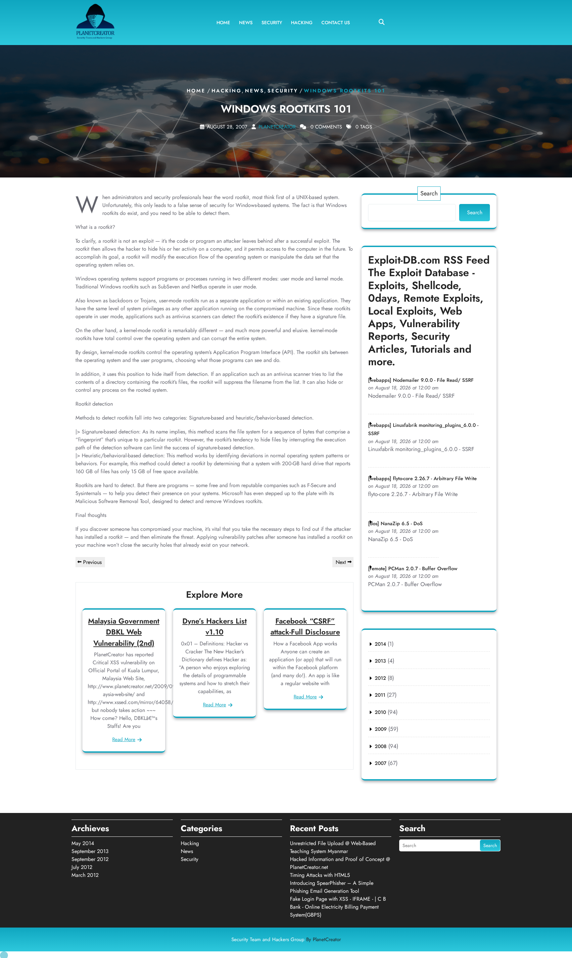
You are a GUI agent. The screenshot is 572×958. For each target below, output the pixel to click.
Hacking (301, 22)
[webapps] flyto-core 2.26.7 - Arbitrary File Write (422, 478)
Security (272, 22)
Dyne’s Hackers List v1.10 (214, 626)
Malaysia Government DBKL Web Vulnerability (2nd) (123, 632)
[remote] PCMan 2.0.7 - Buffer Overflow (412, 568)
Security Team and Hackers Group (286, 939)
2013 (380, 661)
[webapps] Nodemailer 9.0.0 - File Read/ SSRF (421, 380)
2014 (380, 644)
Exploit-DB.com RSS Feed (429, 260)
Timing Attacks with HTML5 (320, 875)
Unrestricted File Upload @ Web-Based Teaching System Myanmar (333, 847)
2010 (380, 712)
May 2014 (83, 843)
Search (429, 193)
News (246, 22)
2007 (380, 763)
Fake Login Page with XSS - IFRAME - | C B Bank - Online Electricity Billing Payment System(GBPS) (338, 907)
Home (223, 22)
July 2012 (82, 867)
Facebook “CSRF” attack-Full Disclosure (305, 626)
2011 (380, 695)
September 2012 (90, 859)
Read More (123, 739)
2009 (381, 729)
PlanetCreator (277, 126)
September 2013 (90, 851)
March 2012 (85, 875)
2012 (380, 678)
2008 (381, 746)
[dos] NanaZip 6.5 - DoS (395, 523)
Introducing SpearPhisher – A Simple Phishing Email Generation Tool (331, 887)
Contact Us (335, 22)
